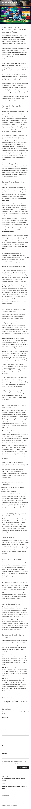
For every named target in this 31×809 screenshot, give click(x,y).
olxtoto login (5, 795)
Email (4, 745)
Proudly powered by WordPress (9, 805)
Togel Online (8, 697)
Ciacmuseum (9, 2)
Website (4, 753)
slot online (15, 701)
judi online (18, 700)
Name (4, 738)
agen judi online (9, 700)
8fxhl (17, 27)
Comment (5, 717)
